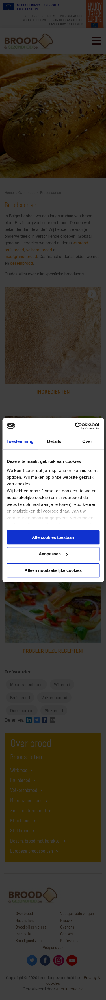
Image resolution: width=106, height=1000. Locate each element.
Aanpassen (50, 554)
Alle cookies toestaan (53, 537)
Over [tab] (87, 441)
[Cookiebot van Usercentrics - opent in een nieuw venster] (75, 426)
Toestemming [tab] (20, 441)
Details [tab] (54, 441)
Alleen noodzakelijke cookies (53, 570)
